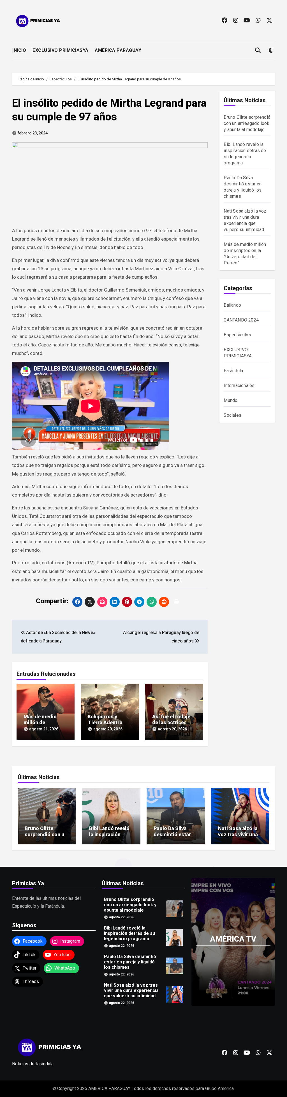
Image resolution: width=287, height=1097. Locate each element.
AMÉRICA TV (233, 939)
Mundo (230, 400)
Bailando (232, 305)
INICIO (19, 50)
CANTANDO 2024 (241, 320)
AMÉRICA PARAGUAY (118, 50)
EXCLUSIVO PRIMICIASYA (61, 50)
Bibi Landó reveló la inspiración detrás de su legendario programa (129, 933)
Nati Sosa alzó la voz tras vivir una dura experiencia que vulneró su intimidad (131, 991)
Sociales (232, 415)
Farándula (233, 370)
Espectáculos (237, 334)
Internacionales (239, 385)
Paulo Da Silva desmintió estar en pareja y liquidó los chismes (176, 837)
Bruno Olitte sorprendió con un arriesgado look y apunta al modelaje (247, 123)
